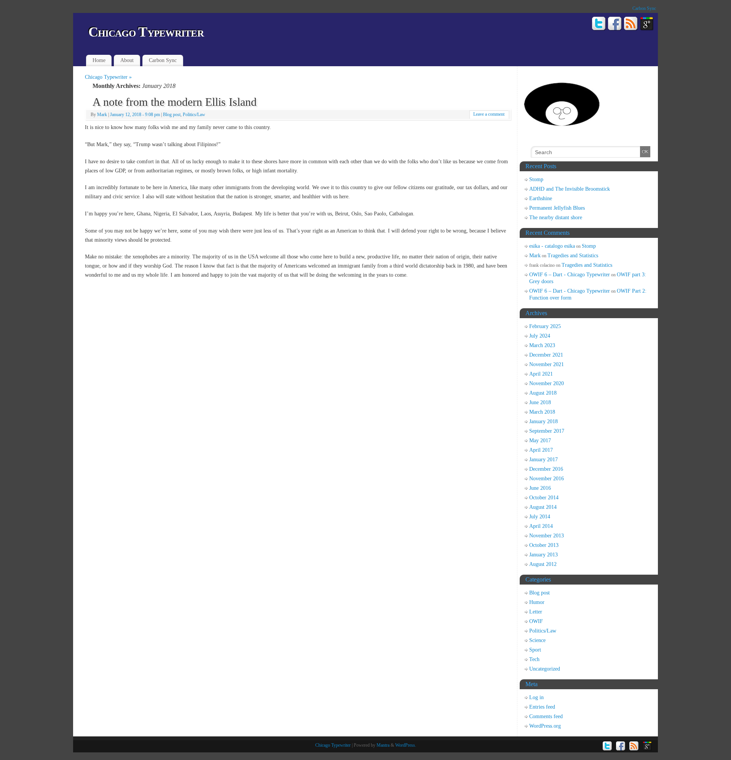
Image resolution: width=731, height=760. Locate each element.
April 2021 (541, 374)
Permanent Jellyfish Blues (557, 208)
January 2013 (543, 555)
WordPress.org (545, 726)
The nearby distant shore (555, 217)
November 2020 (546, 383)
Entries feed (542, 707)
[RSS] (631, 25)
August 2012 (543, 564)
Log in (536, 697)
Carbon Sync (644, 8)
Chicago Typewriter (146, 32)
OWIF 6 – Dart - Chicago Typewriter (569, 274)
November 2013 (546, 536)
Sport (535, 650)
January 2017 (543, 459)
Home (99, 60)
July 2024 (539, 336)
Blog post (171, 114)
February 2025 (545, 326)
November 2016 (546, 478)
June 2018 (540, 402)
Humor (536, 602)
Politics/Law (194, 114)
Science (537, 640)
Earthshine (540, 198)
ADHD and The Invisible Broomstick (569, 189)
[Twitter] (599, 25)
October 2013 (544, 545)
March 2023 (542, 345)
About (127, 60)
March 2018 (542, 412)
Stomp (536, 179)
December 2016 (546, 469)
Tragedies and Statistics (572, 255)
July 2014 (539, 516)
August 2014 (543, 507)
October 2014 (544, 497)
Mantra (383, 745)
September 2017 (546, 431)
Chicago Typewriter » (108, 77)
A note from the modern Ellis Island (175, 102)
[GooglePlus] (647, 25)
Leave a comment (488, 114)
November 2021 (546, 364)
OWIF (536, 621)
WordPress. (405, 745)
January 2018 (543, 421)
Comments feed (546, 716)
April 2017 (541, 450)
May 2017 (540, 440)
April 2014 (541, 526)
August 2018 (543, 393)
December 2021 (546, 355)
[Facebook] (615, 25)
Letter (535, 612)
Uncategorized (544, 669)
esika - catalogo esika (552, 246)
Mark (102, 114)
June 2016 (540, 488)
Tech (534, 659)
